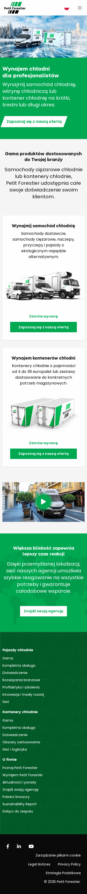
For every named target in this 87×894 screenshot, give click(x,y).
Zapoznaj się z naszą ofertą (34, 121)
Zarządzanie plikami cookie (58, 855)
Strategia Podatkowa (63, 873)
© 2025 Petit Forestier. (62, 881)
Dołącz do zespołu (17, 811)
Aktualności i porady (19, 782)
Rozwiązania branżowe (21, 680)
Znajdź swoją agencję (43, 611)
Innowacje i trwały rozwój (23, 694)
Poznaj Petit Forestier (19, 767)
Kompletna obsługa (18, 665)
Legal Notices (39, 864)
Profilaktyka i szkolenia (21, 687)
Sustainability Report (19, 804)
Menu (80, 8)
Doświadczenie (15, 672)
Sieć (5, 701)
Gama (7, 658)
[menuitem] (65, 7)
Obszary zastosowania (21, 742)
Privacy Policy (69, 864)
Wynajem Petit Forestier (22, 775)
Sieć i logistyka (14, 749)
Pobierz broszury (16, 796)
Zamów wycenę (43, 316)
